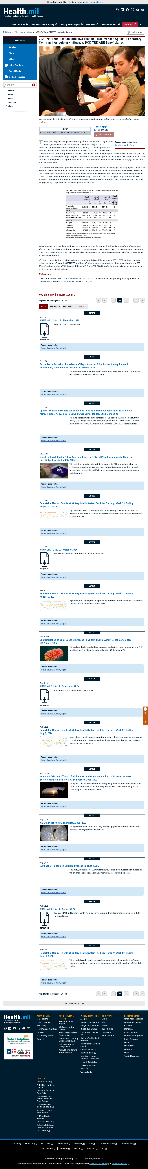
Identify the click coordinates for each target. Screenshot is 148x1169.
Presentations (129, 1046)
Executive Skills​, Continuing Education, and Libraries (68, 1039)
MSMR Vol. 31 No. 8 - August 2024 (57, 909)
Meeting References (131, 1039)
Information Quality (127, 1144)
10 (120, 300)
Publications (128, 1049)
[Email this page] (106, 130)
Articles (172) (55, 306)
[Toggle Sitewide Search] (141, 25)
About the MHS (18, 24)
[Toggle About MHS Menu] (27, 24)
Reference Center (109, 24)
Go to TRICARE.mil (43, 1082)
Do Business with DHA (44, 1121)
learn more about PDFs (119, 1164)
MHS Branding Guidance (45, 1036)
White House (91, 1149)
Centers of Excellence (87, 1049)
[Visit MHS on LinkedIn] (122, 10)
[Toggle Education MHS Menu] (56, 24)
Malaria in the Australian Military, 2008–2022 (63, 822)
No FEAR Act (45, 1144)
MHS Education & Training (43, 24)
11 (126, 300)
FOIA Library (128, 1029)
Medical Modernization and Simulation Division (68, 1051)
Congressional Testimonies (133, 1022)
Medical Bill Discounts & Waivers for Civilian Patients (90, 1057)
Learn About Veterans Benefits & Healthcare (44, 1105)
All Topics (83, 1019)
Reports (127, 1052)
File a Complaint (42, 1131)
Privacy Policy (30, 1144)
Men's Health (84, 1069)
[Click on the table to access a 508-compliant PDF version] (92, 214)
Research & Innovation (88, 1065)
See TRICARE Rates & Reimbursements (45, 1111)
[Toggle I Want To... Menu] (135, 24)
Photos (12, 53)
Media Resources (17, 77)
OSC (103, 1149)
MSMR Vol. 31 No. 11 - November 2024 (59, 320)
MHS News (91, 24)
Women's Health (86, 1072)
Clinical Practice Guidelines (133, 1019)
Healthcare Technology (88, 1053)
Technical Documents (131, 1056)
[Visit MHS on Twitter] (132, 10)
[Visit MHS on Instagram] (117, 10)
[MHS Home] (18, 1023)
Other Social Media (105, 134)
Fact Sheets (128, 1025)
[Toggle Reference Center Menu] (119, 24)
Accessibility (78, 1144)
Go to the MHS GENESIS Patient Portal (45, 1092)
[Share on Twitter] (99, 130)
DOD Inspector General (107, 1144)
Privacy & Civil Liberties (88, 1062)
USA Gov (77, 1149)
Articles (12, 47)
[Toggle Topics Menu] (82, 24)
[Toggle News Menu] (97, 24)
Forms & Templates (131, 1032)
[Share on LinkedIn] (102, 130)
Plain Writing (63, 1149)
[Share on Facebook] (95, 130)
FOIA (91, 1144)
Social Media (15, 71)
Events (10, 95)
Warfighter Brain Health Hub (89, 1025)
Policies (127, 1042)
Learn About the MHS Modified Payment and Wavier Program (44, 1098)
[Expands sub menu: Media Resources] (6, 76)
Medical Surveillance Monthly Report (126, 143)
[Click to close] (145, 709)
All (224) (43, 306)
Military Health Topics (70, 24)
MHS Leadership (42, 1019)
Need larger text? (137, 32)
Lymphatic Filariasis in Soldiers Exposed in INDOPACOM (69, 865)
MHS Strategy (41, 1025)
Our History (40, 1032)
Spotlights (12, 102)
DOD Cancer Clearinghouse (89, 1022)
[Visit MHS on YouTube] (137, 10)
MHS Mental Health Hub (88, 1029)
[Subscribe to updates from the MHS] (142, 10)
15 (136, 300)
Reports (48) (67, 306)
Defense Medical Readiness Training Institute (68, 1034)
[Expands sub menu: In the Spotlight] (6, 65)
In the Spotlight (16, 65)
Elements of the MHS (44, 1022)
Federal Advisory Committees (47, 1029)
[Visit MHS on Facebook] (127, 10)
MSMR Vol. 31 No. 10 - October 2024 (58, 549)
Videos (12, 59)
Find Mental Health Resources (43, 1117)
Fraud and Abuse (62, 1144)
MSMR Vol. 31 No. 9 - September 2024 (59, 686)
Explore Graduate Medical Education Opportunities (45, 1126)
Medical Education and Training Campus (66, 1045)
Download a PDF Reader (98, 1164)
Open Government (47, 1149)
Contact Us (40, 1039)
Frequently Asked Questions (133, 1036)
